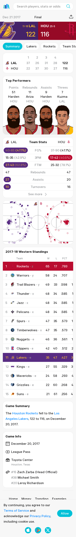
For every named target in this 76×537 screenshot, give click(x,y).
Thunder (23, 293)
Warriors (23, 275)
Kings (21, 366)
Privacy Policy (40, 516)
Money (26, 498)
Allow (65, 513)
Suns (20, 394)
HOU (14, 68)
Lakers (31, 46)
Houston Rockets (25, 413)
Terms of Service (16, 510)
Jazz (20, 302)
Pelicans (23, 312)
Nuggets (23, 339)
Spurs (21, 321)
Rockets (49, 46)
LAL (14, 63)
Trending (41, 498)
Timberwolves (27, 330)
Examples (59, 498)
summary (12, 46)
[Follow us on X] (48, 530)
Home (13, 498)
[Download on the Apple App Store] (28, 530)
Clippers (23, 348)
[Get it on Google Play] (38, 530)
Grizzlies (23, 385)
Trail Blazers (26, 284)
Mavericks (24, 375)
